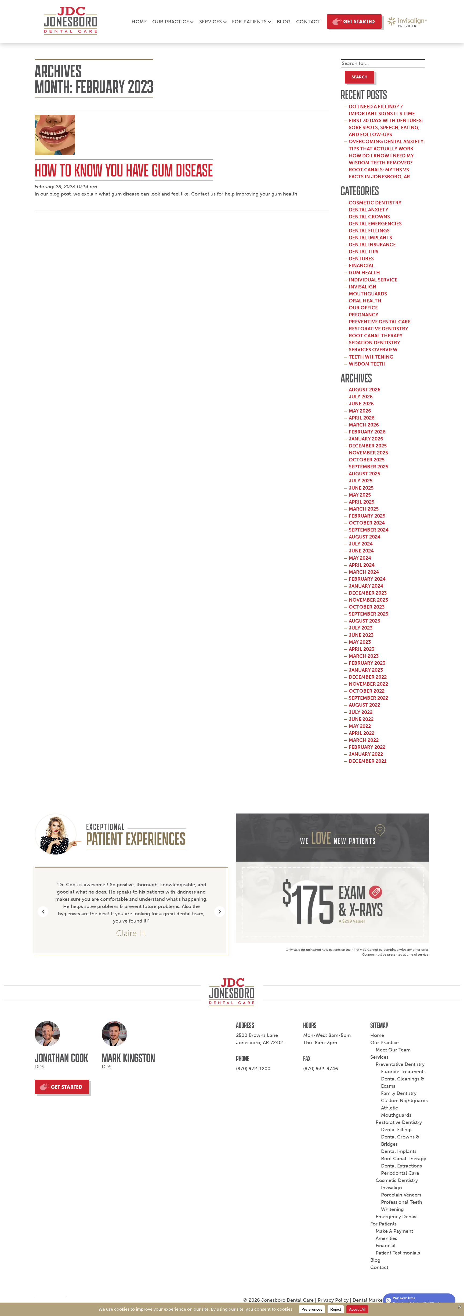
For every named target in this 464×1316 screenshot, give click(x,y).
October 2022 (367, 691)
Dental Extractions (401, 1166)
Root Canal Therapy (376, 336)
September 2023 (368, 614)
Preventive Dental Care (380, 322)
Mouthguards (368, 294)
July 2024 (361, 544)
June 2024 (361, 551)
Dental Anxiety (368, 210)
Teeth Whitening (371, 357)
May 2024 (360, 558)
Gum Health (364, 273)
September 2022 (368, 698)
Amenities (386, 1238)
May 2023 (360, 642)
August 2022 (364, 705)
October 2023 (367, 607)
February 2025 (367, 516)
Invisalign (362, 287)
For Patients (249, 22)
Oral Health (365, 301)
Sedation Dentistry (374, 343)
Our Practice (170, 22)
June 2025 (361, 488)
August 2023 (364, 621)
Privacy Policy (333, 1300)
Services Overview (373, 350)
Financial (361, 266)
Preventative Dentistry (400, 1064)
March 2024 (364, 572)
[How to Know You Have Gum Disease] (55, 137)
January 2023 (366, 670)
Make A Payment (394, 1231)
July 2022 (360, 712)
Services (210, 22)
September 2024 (369, 530)
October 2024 (367, 523)
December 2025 (368, 446)
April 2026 (362, 418)
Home (139, 22)
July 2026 (361, 397)
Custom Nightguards (404, 1101)
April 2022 (361, 733)
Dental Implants (370, 238)
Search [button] (359, 77)
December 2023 (368, 593)
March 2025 (364, 509)
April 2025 (361, 502)
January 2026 (366, 439)
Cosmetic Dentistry (375, 203)
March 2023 (364, 656)
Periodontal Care (400, 1173)
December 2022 (368, 677)
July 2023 (360, 628)
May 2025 (360, 495)
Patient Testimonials (398, 1253)
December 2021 (367, 761)
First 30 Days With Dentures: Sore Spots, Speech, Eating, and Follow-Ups (386, 128)
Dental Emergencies (375, 224)
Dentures (361, 259)
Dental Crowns (369, 217)
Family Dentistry (398, 1093)
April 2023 (361, 649)
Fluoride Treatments (403, 1072)
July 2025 (360, 481)
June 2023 (361, 635)
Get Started (359, 21)
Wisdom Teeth (367, 364)
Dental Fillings (369, 231)
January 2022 (366, 754)
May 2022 (360, 726)
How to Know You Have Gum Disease (124, 170)
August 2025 (364, 474)
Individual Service (373, 280)
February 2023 (367, 663)
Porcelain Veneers (401, 1195)
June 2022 (361, 719)
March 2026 (364, 425)
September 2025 (368, 467)
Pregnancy (363, 315)
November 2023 (368, 600)
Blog (284, 22)
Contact (308, 22)
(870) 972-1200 (253, 1069)
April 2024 (362, 565)
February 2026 (367, 432)
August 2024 (364, 537)
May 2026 (360, 411)
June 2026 (361, 404)
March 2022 (364, 740)
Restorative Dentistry (378, 329)
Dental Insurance (372, 245)
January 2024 (366, 586)
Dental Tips (363, 252)
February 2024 (367, 579)
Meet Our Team (393, 1050)
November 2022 (368, 684)
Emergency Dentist (397, 1217)
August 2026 (364, 390)
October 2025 (367, 460)
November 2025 (368, 453)
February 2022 (367, 747)
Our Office (363, 308)
